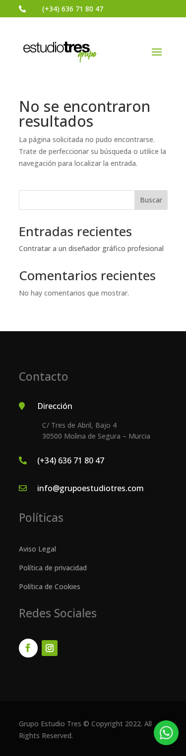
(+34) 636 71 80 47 (72, 8)
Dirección (54, 406)
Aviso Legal (37, 549)
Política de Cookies (49, 586)
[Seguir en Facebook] (28, 648)
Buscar (151, 199)
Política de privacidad (53, 567)
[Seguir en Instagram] (50, 648)
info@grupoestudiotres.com (90, 488)
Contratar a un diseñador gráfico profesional (91, 248)
